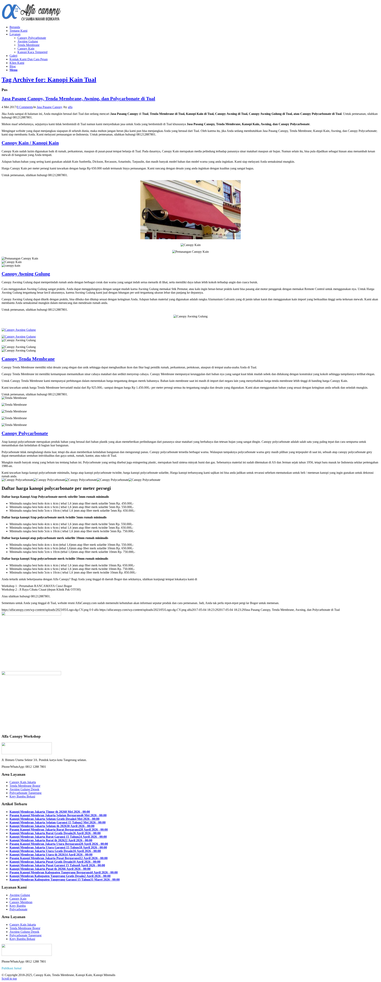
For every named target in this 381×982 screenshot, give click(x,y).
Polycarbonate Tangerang (25, 793)
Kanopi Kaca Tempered (32, 52)
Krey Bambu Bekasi (22, 796)
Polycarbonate (18, 909)
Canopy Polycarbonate (31, 37)
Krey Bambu (18, 905)
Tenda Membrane (28, 45)
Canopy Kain (25, 48)
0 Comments (25, 107)
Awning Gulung (27, 41)
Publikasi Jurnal (11, 968)
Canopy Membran (21, 902)
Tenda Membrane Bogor (25, 785)
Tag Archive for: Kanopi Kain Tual (49, 79)
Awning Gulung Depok (24, 789)
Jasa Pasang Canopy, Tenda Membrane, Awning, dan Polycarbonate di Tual (78, 98)
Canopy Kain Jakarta (23, 782)
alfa (70, 107)
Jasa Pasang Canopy (49, 107)
